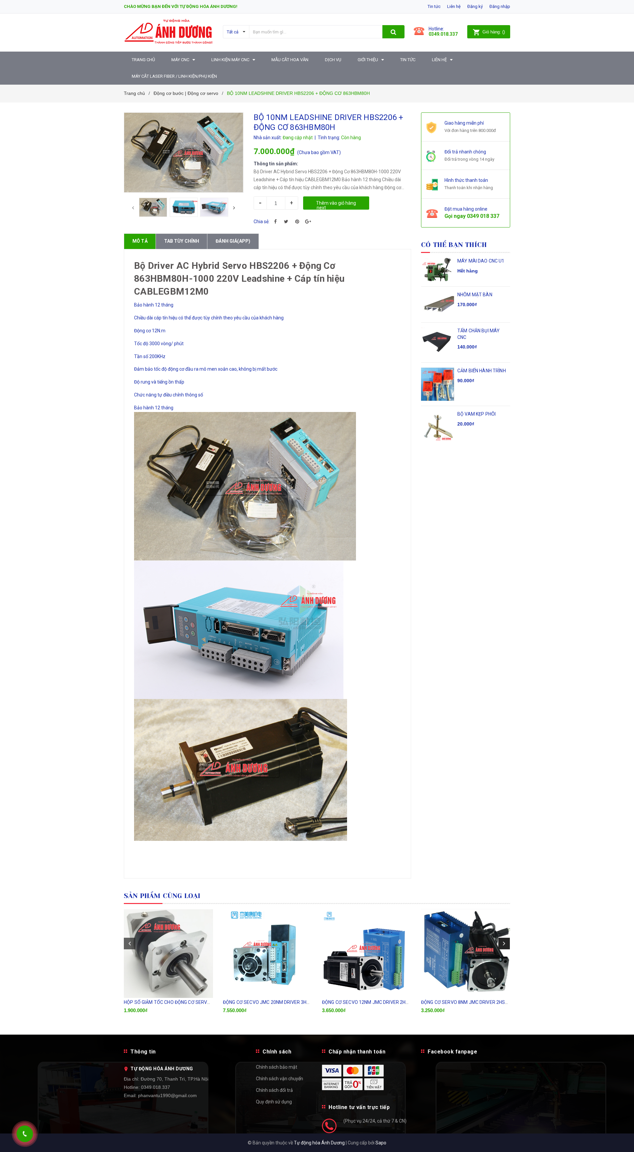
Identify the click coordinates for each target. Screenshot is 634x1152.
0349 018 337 (483, 216)
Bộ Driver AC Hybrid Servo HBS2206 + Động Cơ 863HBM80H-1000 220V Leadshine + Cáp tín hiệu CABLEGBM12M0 (239, 278)
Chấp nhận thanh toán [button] (357, 1052)
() (493, 31)
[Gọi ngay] (24, 1133)
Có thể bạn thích (454, 245)
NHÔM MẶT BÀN (474, 294)
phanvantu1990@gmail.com (167, 1095)
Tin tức (434, 6)
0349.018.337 (155, 1087)
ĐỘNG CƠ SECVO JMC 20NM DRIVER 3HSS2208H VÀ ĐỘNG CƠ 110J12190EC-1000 (310, 1002)
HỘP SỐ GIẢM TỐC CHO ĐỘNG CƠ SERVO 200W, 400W (180, 1002)
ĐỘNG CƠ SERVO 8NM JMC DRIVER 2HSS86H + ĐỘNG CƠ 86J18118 (492, 1002)
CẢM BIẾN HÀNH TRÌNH (481, 370)
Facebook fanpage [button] (452, 1052)
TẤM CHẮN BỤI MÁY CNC (478, 334)
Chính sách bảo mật (276, 1067)
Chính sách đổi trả (274, 1090)
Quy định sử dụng (274, 1101)
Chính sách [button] (277, 1052)
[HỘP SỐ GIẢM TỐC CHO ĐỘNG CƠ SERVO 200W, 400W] (168, 953)
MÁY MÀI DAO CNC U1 (481, 261)
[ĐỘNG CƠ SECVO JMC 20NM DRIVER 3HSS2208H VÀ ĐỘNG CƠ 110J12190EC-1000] (267, 953)
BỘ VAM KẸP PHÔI (476, 414)
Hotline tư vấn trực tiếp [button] (359, 1107)
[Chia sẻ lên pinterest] (297, 221)
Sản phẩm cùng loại (162, 896)
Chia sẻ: (261, 221)
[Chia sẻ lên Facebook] (275, 221)
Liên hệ (454, 6)
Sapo (380, 1142)
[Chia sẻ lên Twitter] (286, 221)
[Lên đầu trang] (622, 1138)
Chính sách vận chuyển (279, 1078)
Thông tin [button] (143, 1052)
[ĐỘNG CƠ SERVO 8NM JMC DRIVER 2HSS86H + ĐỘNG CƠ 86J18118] (465, 953)
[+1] (308, 221)
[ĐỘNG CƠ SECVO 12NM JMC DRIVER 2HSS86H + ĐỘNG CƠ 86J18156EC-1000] (366, 953)
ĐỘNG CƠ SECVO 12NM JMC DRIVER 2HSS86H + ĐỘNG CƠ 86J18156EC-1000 (403, 1002)
